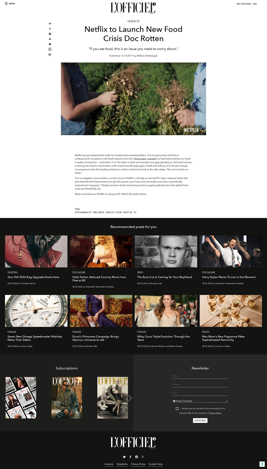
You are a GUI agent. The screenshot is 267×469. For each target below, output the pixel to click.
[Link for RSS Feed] (142, 457)
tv (135, 212)
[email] (50, 24)
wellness (98, 212)
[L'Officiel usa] (133, 8)
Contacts (108, 464)
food (119, 212)
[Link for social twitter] (124, 457)
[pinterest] (50, 34)
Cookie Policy (156, 464)
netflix (127, 212)
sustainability (83, 212)
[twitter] (50, 44)
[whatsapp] (50, 49)
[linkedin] (50, 39)
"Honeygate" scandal (144, 158)
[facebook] (50, 29)
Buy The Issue (244, 4)
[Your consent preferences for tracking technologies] (262, 464)
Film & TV (133, 21)
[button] (130, 398)
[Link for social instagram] (136, 457)
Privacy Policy (215, 413)
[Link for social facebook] (130, 457)
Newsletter (122, 464)
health (110, 212)
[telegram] (50, 54)
